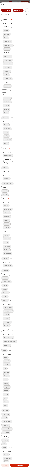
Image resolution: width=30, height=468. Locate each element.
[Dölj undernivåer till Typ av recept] (27, 15)
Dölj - (11, 19)
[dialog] (15, 235)
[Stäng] (27, 4)
